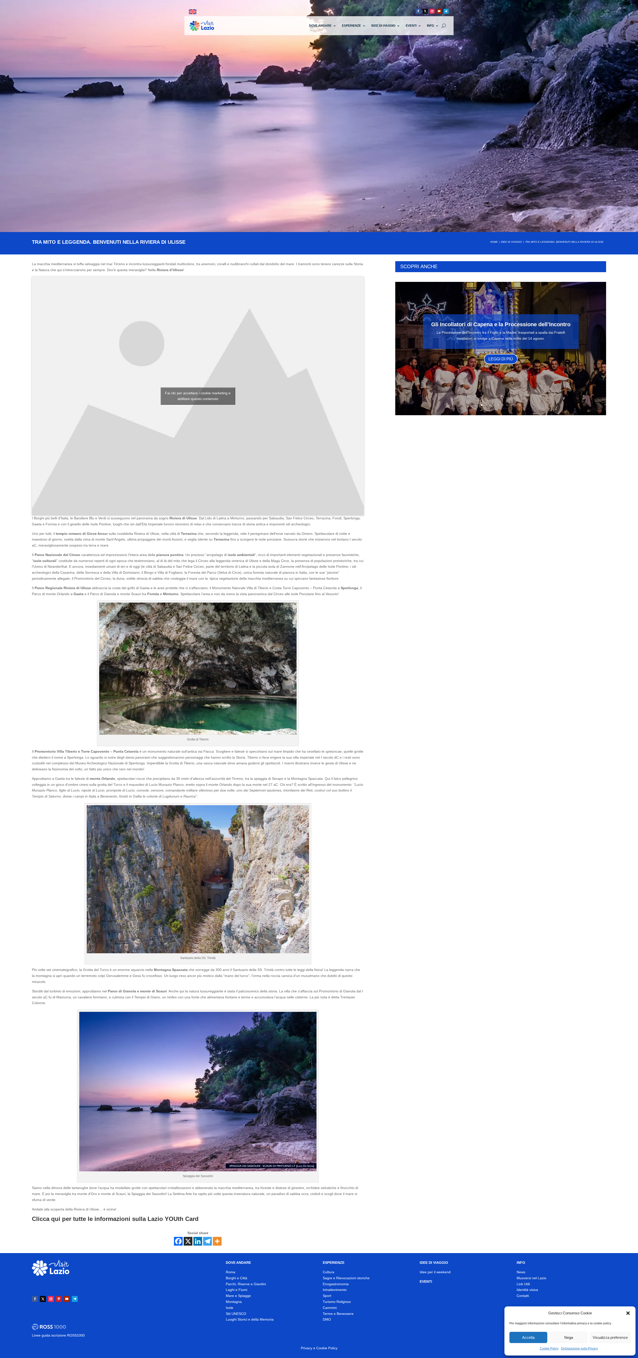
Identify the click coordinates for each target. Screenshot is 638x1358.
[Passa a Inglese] (192, 12)
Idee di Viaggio (383, 25)
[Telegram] (207, 1241)
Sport (327, 1296)
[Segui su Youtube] (439, 11)
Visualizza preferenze (610, 1337)
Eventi (411, 25)
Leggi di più (500, 359)
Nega (568, 1337)
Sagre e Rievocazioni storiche (346, 1278)
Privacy (306, 1348)
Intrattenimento (335, 1290)
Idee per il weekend (435, 1272)
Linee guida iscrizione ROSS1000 (58, 1335)
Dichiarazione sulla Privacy (579, 1348)
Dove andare (320, 25)
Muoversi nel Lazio (531, 1278)
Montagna (234, 1302)
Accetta (528, 1337)
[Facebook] (178, 1241)
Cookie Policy (549, 1348)
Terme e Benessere (338, 1314)
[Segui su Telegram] (446, 11)
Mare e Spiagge (238, 1296)
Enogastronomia (336, 1284)
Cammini (330, 1308)
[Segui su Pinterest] (59, 1299)
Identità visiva (527, 1290)
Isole (229, 1308)
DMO (327, 1319)
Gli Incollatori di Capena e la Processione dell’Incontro (500, 324)
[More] (217, 1241)
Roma (230, 1272)
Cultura (328, 1272)
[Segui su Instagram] (432, 11)
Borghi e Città (236, 1278)
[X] (188, 1241)
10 (520, 405)
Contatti (523, 1296)
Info (430, 25)
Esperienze (351, 25)
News (521, 1272)
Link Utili (523, 1284)
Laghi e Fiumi (236, 1290)
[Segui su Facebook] (418, 11)
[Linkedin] (197, 1241)
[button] (628, 1313)
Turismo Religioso (337, 1302)
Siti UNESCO (236, 1314)
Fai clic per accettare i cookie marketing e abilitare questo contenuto (198, 396)
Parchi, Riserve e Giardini (246, 1284)
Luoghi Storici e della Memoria (250, 1319)
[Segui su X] (425, 11)
